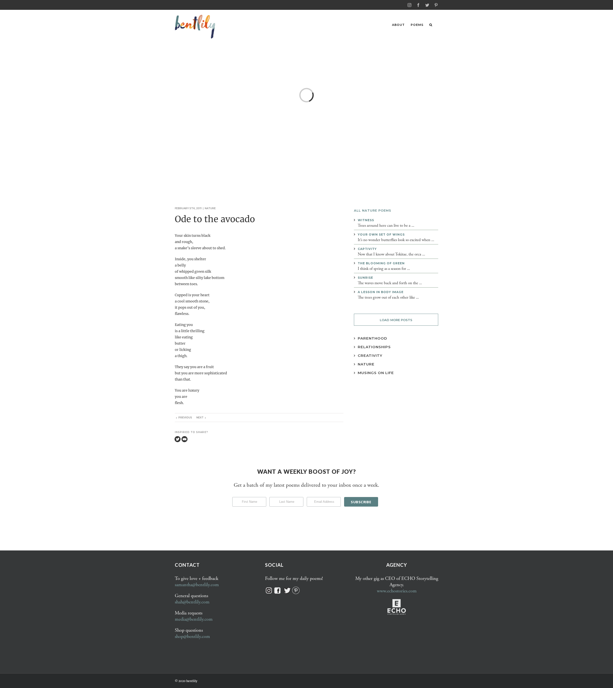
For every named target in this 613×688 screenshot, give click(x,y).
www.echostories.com (397, 591)
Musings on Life (376, 372)
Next (200, 417)
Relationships (374, 347)
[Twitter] (178, 439)
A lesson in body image (380, 292)
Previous (185, 417)
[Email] (184, 439)
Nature (210, 208)
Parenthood (372, 338)
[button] (430, 25)
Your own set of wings (381, 234)
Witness (366, 220)
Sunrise (365, 277)
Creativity (370, 355)
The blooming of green (381, 263)
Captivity (367, 249)
